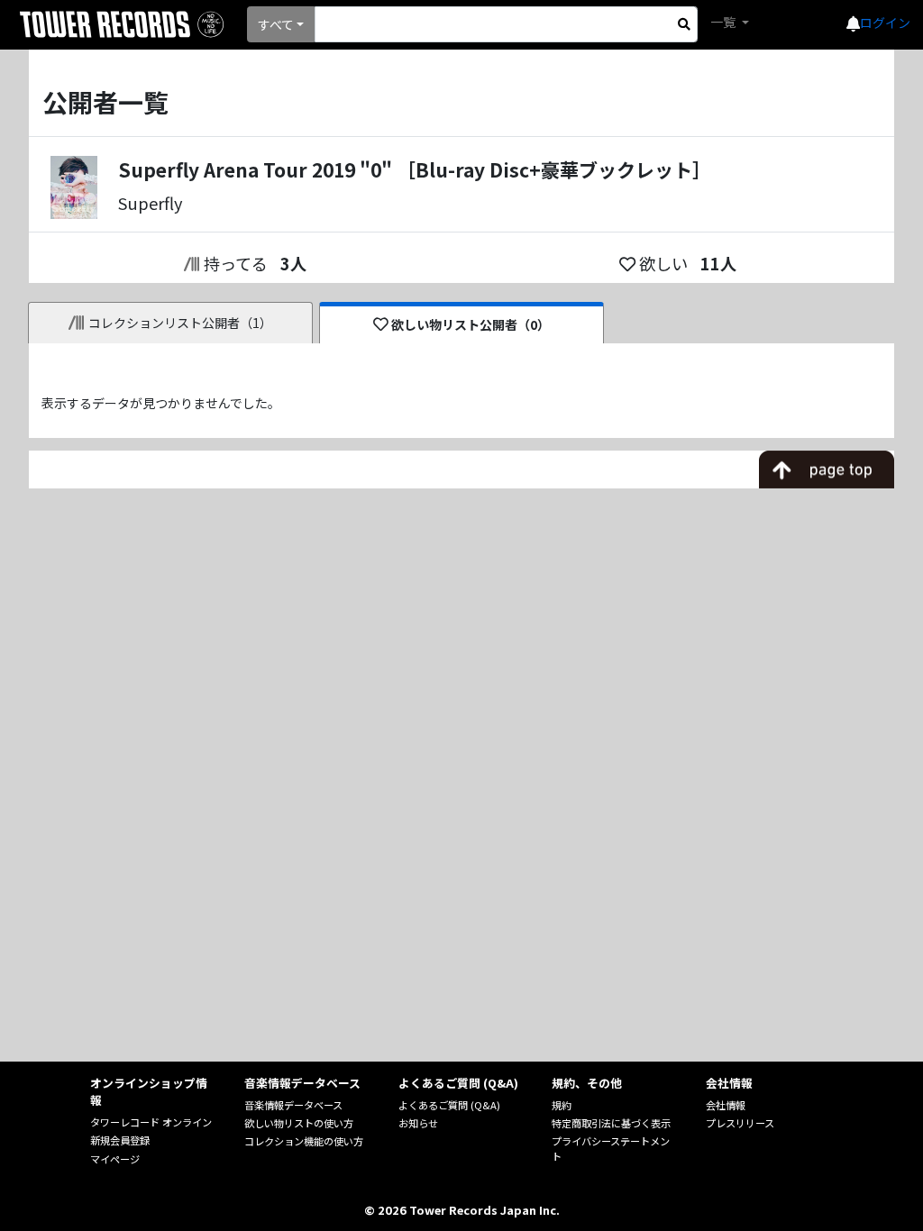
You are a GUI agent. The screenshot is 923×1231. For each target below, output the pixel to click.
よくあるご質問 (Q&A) (449, 1105)
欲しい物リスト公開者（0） (470, 324)
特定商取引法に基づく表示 (611, 1123)
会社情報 (725, 1105)
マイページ (115, 1159)
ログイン (885, 23)
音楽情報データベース (293, 1105)
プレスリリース (740, 1123)
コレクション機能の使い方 (303, 1141)
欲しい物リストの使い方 (298, 1123)
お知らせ (418, 1123)
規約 (561, 1105)
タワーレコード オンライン (151, 1122)
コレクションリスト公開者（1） (180, 323)
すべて (276, 24)
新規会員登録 (120, 1140)
